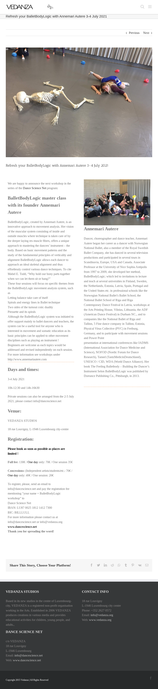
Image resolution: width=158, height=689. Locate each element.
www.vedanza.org (100, 619)
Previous (134, 32)
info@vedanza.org (102, 615)
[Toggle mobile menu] (150, 7)
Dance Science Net (34, 188)
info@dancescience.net (28, 655)
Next (146, 32)
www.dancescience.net (27, 660)
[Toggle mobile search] (142, 7)
